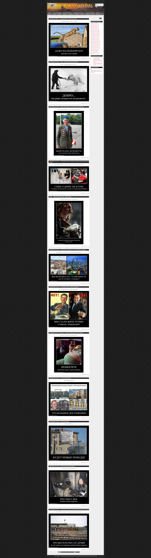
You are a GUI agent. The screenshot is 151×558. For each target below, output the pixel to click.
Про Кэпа (92, 14)
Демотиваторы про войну (95, 28)
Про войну (59, 14)
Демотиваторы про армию (95, 42)
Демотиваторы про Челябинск (96, 47)
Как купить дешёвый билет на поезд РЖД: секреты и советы (97, 64)
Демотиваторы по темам (95, 53)
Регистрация (100, 6)
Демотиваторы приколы (95, 26)
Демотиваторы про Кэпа (95, 50)
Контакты (98, 12)
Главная (49, 12)
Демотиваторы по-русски (78, 12)
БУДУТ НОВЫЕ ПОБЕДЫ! (65, 421)
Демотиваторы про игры (95, 49)
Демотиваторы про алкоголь (95, 45)
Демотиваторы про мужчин (95, 34)
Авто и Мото (77, 14)
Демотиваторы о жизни (95, 27)
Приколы (49, 14)
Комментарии (83, 58)
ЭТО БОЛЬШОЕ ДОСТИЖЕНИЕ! (66, 378)
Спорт (53, 15)
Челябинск (87, 14)
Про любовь (65, 14)
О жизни (54, 14)
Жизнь (50, 196)
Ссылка (87, 58)
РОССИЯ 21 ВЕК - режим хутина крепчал (68, 466)
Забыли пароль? (99, 7)
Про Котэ (82, 14)
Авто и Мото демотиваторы (95, 35)
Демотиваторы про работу (95, 39)
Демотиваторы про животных (96, 41)
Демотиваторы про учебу (95, 38)
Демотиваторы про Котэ (95, 46)
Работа (49, 15)
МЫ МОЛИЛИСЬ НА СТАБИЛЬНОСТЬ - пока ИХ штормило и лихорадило (73, 249)
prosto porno (99, 70)
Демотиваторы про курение (95, 43)
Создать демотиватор (57, 12)
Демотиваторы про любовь (95, 30)
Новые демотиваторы (67, 12)
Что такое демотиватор (89, 12)
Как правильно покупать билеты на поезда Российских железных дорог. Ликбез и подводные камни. (97, 59)
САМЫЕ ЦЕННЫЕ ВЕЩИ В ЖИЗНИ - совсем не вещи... (62, 196)
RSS (91, 69)
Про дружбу (71, 14)
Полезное (97, 14)
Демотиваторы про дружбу (95, 31)
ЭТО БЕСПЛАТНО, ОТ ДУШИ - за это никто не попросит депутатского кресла (75, 509)
